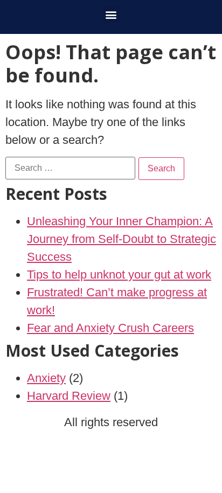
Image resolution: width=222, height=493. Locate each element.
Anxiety (46, 378)
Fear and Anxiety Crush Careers (110, 328)
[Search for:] (70, 168)
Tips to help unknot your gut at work (119, 274)
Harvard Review (68, 395)
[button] (111, 14)
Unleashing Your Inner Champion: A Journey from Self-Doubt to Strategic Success (121, 238)
